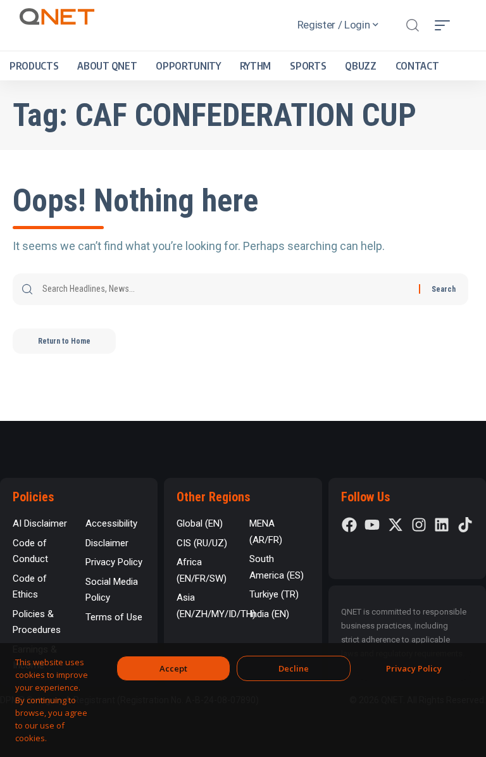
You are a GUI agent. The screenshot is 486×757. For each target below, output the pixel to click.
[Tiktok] (465, 525)
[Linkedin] (442, 525)
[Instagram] (419, 525)
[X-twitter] (395, 525)
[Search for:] (226, 289)
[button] (412, 25)
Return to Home (64, 341)
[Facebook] (349, 525)
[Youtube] (372, 525)
